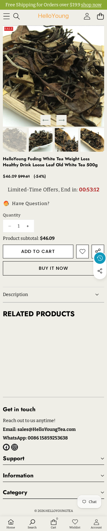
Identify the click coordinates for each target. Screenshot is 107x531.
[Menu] (6, 16)
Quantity (11, 215)
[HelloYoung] (53, 16)
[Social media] (100, 271)
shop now (91, 4)
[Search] (16, 16)
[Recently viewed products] (100, 258)
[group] (15, 140)
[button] (100, 16)
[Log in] (86, 16)
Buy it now (53, 268)
